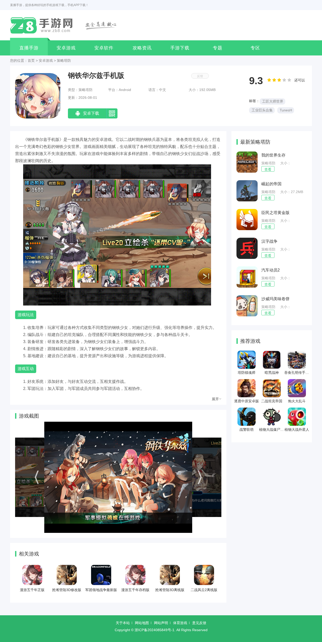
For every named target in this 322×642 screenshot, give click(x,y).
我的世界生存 (273, 155)
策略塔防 (64, 60)
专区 (255, 47)
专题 (217, 47)
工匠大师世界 (272, 101)
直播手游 (28, 47)
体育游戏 (180, 623)
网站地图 (142, 623)
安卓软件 (103, 47)
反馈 (200, 76)
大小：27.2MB (291, 192)
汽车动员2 (270, 270)
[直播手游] (66, 25)
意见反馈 (199, 623)
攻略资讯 (142, 47)
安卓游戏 (66, 47)
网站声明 (161, 623)
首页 (31, 60)
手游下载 (179, 47)
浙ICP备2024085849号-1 (154, 630)
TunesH (286, 110)
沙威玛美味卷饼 (275, 299)
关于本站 (123, 623)
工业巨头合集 (262, 110)
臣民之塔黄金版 (275, 212)
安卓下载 (91, 113)
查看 (267, 169)
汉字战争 (269, 241)
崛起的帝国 (271, 184)
